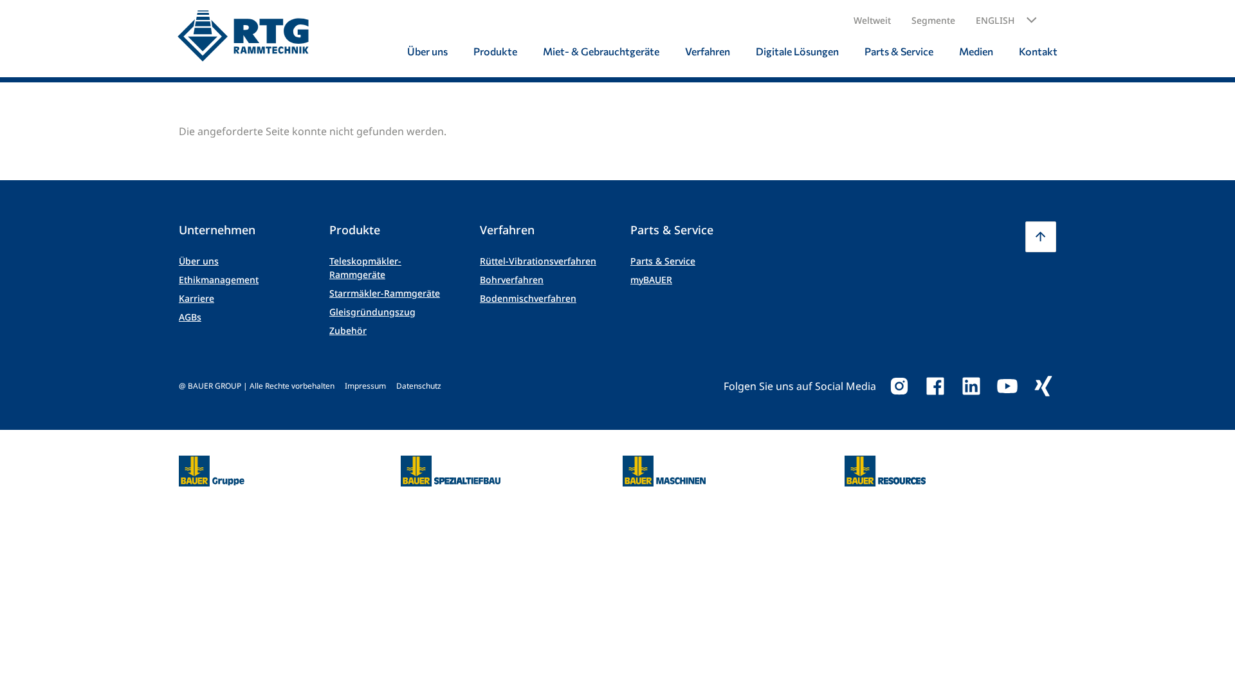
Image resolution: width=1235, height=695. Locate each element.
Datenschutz (418, 385)
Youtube (1007, 386)
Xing (1043, 386)
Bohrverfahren (512, 279)
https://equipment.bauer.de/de (664, 463)
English (995, 20)
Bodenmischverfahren (528, 298)
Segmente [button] (933, 20)
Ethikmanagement (219, 279)
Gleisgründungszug (372, 312)
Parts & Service (662, 261)
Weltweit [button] (872, 20)
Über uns (199, 261)
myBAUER (651, 279)
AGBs (190, 317)
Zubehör (348, 330)
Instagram (899, 386)
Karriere (196, 298)
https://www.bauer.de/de (211, 463)
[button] (1006, 20)
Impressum (365, 385)
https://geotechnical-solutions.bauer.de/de (450, 471)
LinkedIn (971, 386)
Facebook (935, 386)
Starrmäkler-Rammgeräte (384, 293)
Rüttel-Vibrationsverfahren (538, 261)
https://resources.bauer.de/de (885, 463)
